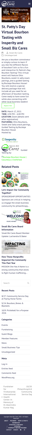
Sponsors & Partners (16, 425)
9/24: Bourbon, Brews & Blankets (12, 304)
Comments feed (9, 373)
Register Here (8, 106)
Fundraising (7, 329)
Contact (9, 430)
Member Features (10, 338)
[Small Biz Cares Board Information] (16, 216)
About (6, 421)
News (4, 343)
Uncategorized (10, 55)
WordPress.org (8, 377)
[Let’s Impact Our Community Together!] (16, 178)
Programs (13, 421)
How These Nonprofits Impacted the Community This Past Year (14, 259)
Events (5, 325)
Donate (15, 430)
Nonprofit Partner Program (17, 428)
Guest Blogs (7, 334)
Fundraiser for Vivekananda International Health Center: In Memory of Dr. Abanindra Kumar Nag (9, 397)
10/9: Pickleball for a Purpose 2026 (15, 311)
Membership (16, 423)
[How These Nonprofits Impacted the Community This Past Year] (16, 246)
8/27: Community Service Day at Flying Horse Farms (15, 297)
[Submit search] (28, 283)
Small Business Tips (11, 347)
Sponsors (17, 426)
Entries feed (7, 368)
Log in (4, 364)
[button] (29, 4)
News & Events (23, 421)
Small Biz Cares (15, 52)
